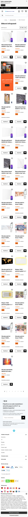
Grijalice (5, 19)
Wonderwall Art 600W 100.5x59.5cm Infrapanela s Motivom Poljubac (6, 108)
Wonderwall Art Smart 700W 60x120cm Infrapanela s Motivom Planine (6, 337)
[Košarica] (26, 11)
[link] (7, 36)
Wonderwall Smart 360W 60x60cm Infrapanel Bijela (20, 45)
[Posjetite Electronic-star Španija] (16, 488)
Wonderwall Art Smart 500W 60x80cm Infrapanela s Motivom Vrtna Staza (19, 303)
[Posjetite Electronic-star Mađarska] (5, 491)
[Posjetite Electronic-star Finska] (19, 491)
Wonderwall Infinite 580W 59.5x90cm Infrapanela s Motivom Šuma (7, 370)
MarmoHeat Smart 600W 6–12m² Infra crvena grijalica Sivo (20, 108)
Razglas (2, 442)
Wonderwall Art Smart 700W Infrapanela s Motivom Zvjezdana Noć (20, 237)
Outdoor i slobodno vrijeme (6, 449)
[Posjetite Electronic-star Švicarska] (8, 488)
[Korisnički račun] (19, 11)
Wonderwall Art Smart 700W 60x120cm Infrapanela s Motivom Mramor (6, 237)
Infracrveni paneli (13, 19)
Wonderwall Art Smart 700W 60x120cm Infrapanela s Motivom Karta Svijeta (19, 203)
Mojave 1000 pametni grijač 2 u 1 (20, 270)
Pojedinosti (5, 57)
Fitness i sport (4, 447)
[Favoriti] (22, 11)
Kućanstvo (3, 437)
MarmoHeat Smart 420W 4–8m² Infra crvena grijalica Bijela (20, 172)
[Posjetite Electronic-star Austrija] (5, 488)
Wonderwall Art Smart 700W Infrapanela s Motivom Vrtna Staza (19, 337)
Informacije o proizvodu (6, 117)
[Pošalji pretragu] (2, 15)
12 (21, 391)
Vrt (1, 439)
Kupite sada (3, 5)
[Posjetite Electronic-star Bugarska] (13, 491)
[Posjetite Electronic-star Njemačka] (2, 488)
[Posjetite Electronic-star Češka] (2, 491)
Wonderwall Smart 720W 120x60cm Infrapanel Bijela (20, 76)
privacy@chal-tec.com (7, 425)
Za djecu (3, 452)
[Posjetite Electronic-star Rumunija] (10, 491)
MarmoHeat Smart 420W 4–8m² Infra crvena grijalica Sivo (7, 172)
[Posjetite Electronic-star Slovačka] (19, 488)
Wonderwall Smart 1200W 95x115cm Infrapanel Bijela (7, 203)
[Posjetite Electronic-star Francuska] (10, 488)
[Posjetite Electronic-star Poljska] (8, 491)
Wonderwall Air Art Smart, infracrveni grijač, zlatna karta (7, 270)
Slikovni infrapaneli (22, 19)
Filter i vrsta (23, 27)
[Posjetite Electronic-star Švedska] (16, 491)
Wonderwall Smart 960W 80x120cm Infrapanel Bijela (20, 141)
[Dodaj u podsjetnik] (12, 31)
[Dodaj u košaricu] (11, 57)
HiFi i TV (3, 444)
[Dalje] (23, 391)
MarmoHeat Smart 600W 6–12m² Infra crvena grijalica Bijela (7, 45)
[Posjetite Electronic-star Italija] (13, 488)
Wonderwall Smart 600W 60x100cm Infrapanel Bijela (7, 141)
